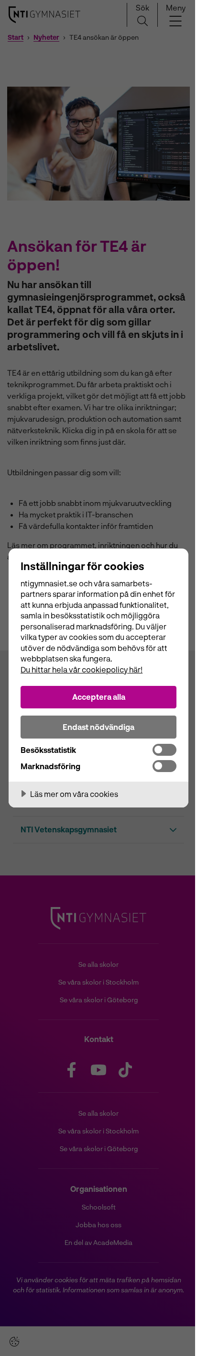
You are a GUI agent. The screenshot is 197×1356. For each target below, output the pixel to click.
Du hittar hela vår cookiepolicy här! (81, 669)
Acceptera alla (98, 696)
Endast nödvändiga (98, 726)
